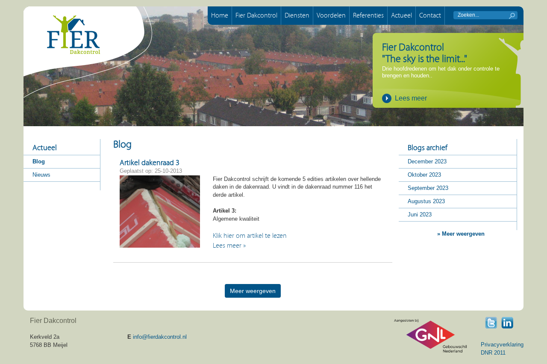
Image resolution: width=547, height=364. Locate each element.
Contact (430, 15)
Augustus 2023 (426, 201)
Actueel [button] (401, 15)
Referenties (368, 15)
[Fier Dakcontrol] (88, 52)
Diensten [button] (297, 15)
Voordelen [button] (331, 15)
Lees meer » (229, 245)
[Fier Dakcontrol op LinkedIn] (507, 322)
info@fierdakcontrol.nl (160, 337)
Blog (38, 161)
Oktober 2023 (424, 175)
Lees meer (411, 98)
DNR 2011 (493, 352)
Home (219, 15)
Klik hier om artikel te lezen (250, 236)
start (512, 16)
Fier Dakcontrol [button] (256, 15)
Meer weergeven (253, 290)
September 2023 (428, 188)
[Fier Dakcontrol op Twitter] (491, 322)
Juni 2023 (420, 214)
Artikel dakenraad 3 (149, 162)
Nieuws (41, 175)
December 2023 (427, 161)
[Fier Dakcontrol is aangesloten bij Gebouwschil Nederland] (430, 335)
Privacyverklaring (502, 344)
